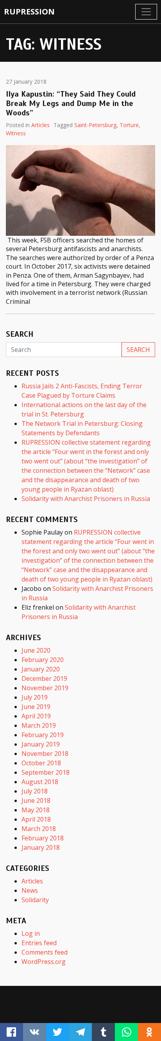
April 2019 (36, 716)
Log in (30, 933)
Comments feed (44, 952)
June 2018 (35, 800)
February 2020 (42, 659)
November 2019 (44, 688)
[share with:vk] (34, 1032)
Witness (16, 133)
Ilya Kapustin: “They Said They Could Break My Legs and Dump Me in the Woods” (71, 103)
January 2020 (40, 669)
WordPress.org (43, 961)
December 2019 (44, 678)
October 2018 (41, 763)
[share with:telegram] (80, 1032)
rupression (29, 11)
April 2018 (36, 819)
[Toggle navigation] (146, 12)
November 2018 (44, 753)
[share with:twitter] (57, 1032)
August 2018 (39, 781)
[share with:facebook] (11, 1032)
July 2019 (34, 697)
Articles (40, 125)
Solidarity (35, 900)
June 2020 (35, 650)
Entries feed (39, 943)
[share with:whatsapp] (126, 1032)
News (29, 890)
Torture (129, 125)
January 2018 (40, 847)
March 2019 (38, 725)
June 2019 (35, 706)
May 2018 (35, 810)
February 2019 (42, 734)
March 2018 (38, 828)
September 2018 (45, 772)
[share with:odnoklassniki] (149, 1032)
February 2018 (42, 838)
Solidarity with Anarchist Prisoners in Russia (85, 498)
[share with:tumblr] (103, 1032)
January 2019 (40, 744)
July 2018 (34, 791)
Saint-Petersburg (95, 125)
